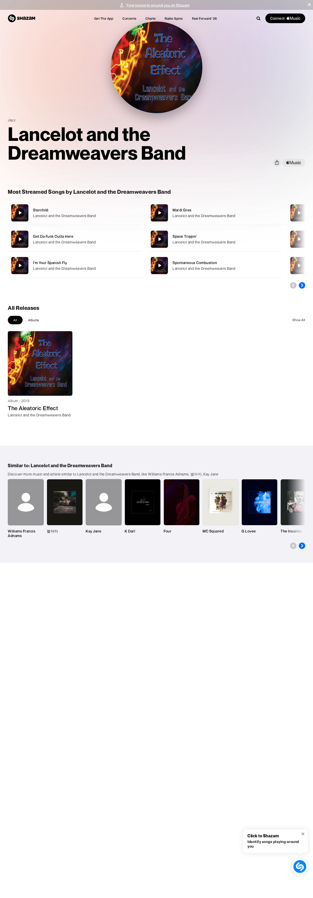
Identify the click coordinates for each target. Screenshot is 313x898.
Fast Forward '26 (204, 18)
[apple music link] (293, 163)
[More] (135, 213)
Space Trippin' (185, 236)
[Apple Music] (16, 423)
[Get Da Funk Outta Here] (75, 239)
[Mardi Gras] (214, 213)
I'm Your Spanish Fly (50, 262)
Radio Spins (174, 18)
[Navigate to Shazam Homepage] (21, 18)
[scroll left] (293, 285)
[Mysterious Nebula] (299, 212)
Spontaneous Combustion (195, 262)
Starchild (40, 210)
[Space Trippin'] (214, 239)
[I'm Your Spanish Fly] (75, 266)
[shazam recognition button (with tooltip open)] (299, 866)
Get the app (103, 18)
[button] (309, 4)
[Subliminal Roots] (299, 265)
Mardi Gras (182, 210)
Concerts (129, 18)
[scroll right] (302, 285)
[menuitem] (104, 18)
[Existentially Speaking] (299, 239)
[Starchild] (75, 213)
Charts (151, 18)
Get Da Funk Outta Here (53, 236)
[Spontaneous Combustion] (214, 266)
